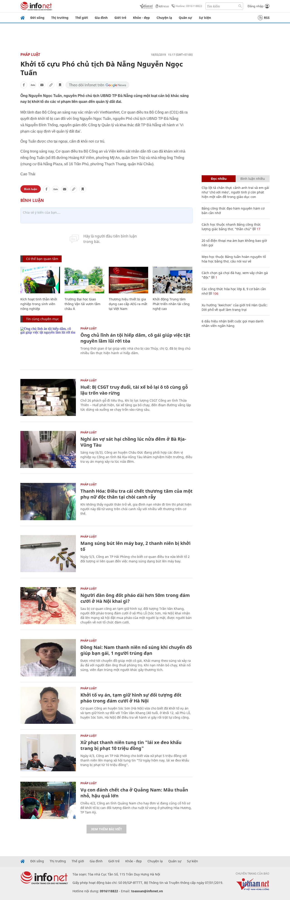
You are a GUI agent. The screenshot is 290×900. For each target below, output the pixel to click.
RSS (267, 17)
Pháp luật (30, 54)
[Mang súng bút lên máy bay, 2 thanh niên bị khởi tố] (48, 553)
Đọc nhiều (219, 178)
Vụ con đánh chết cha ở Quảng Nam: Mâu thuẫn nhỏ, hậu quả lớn (134, 793)
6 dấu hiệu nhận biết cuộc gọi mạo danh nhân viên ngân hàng (232, 323)
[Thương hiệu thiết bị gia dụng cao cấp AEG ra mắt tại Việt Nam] (128, 280)
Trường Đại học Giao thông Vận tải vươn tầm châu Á (82, 304)
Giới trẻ (120, 17)
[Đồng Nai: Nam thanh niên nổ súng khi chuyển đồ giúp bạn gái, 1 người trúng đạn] (48, 657)
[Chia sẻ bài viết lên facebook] (23, 85)
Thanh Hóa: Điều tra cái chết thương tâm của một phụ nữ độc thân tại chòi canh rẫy (136, 494)
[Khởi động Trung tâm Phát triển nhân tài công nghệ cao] (172, 280)
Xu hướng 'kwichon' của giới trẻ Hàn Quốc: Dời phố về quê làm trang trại (234, 307)
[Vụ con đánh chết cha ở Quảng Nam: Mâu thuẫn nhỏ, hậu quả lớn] (48, 800)
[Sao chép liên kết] (51, 85)
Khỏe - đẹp (141, 17)
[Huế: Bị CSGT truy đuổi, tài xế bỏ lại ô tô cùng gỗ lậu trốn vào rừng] (48, 397)
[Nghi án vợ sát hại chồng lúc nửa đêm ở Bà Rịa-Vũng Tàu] (48, 449)
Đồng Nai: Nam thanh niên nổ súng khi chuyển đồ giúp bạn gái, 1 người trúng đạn (136, 650)
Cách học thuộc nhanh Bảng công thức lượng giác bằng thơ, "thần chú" (231, 226)
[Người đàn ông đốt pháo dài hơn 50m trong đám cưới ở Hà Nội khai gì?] (48, 605)
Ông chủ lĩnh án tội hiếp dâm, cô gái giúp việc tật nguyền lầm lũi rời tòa (135, 338)
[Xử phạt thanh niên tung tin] (48, 752)
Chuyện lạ (164, 17)
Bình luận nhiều (252, 178)
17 (258, 229)
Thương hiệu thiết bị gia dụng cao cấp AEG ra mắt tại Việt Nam (128, 304)
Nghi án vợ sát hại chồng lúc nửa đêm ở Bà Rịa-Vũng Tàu (133, 442)
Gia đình (101, 17)
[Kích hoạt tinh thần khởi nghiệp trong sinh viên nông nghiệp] (40, 280)
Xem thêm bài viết (106, 829)
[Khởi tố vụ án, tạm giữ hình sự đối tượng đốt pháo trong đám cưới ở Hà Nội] (48, 705)
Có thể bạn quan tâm (42, 259)
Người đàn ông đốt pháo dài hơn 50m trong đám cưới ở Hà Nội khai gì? (135, 598)
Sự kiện (205, 17)
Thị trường (59, 17)
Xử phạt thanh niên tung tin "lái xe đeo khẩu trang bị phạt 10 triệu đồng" (130, 745)
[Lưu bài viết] (60, 85)
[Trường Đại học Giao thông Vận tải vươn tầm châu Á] (84, 280)
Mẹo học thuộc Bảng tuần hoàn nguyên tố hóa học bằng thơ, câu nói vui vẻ (234, 259)
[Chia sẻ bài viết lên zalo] (32, 85)
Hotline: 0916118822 (189, 6)
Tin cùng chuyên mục (42, 319)
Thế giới (81, 17)
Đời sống (37, 17)
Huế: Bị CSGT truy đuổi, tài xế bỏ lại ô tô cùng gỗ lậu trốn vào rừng (134, 390)
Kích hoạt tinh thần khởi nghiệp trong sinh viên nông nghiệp (38, 304)
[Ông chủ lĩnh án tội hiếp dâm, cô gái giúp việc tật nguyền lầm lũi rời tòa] (48, 345)
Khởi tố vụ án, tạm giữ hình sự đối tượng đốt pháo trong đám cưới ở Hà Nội (130, 698)
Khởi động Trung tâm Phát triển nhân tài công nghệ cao (171, 304)
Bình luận (30, 189)
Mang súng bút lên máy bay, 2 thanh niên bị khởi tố (135, 546)
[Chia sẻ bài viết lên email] (42, 85)
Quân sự (185, 17)
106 (215, 293)
